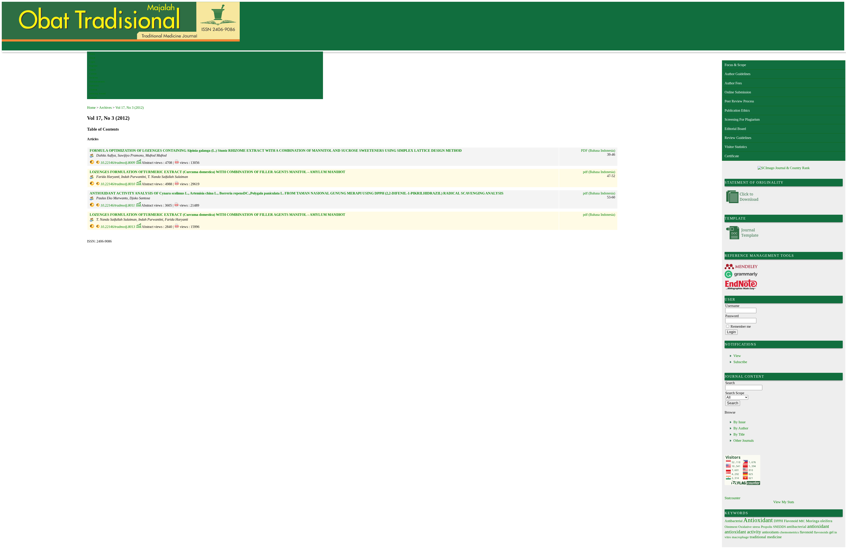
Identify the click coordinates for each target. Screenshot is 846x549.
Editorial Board (735, 129)
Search (92, 69)
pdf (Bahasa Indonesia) (599, 172)
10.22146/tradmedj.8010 (117, 184)
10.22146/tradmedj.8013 (117, 227)
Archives (93, 77)
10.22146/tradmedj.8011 (117, 205)
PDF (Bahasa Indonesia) (598, 150)
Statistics (93, 85)
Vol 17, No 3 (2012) (129, 107)
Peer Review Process (739, 101)
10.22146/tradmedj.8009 (117, 163)
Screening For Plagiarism (742, 119)
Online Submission (738, 92)
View (737, 356)
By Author (740, 428)
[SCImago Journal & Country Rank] (784, 168)
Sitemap (93, 89)
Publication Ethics (737, 110)
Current (93, 73)
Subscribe (740, 362)
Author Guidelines (737, 74)
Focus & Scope (735, 65)
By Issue (739, 422)
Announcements (97, 81)
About (92, 58)
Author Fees (733, 83)
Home (92, 54)
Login (92, 62)
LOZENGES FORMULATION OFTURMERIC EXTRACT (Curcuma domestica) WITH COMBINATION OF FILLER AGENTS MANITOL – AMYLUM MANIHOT (217, 172)
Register (93, 66)
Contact (93, 97)
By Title (739, 434)
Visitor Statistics (736, 147)
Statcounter (732, 498)
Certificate (732, 156)
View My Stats (783, 502)
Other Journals (743, 440)
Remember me (741, 326)
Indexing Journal (97, 93)
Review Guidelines (738, 138)
